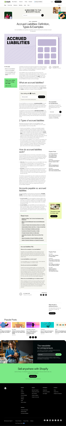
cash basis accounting (39, 110)
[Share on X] (43, 295)
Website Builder (23, 411)
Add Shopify (52, 313)
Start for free (58, 1)
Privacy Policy (46, 358)
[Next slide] (36, 337)
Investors (22, 393)
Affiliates (22, 398)
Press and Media (24, 395)
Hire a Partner (34, 393)
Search (59, 5)
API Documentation (46, 391)
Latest (25, 5)
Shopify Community (35, 397)
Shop (55, 390)
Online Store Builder (24, 409)
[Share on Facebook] (41, 295)
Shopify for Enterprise (58, 393)
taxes (39, 76)
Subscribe (58, 354)
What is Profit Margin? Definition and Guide (30, 228)
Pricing (26, 1)
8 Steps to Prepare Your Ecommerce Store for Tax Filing (33, 224)
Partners (22, 397)
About (22, 390)
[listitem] (33, 328)
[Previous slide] (30, 337)
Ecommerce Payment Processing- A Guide (30, 230)
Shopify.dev (45, 390)
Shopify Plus (56, 391)
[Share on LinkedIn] (46, 295)
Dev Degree (45, 393)
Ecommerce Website (24, 413)
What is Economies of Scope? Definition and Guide (32, 238)
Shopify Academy (35, 395)
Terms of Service (18, 420)
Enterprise (30, 1)
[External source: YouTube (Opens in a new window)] (50, 420)
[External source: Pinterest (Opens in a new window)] (61, 420)
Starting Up (15, 5)
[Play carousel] (33, 337)
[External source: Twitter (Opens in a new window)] (47, 420)
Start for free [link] (41, 96)
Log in (52, 1)
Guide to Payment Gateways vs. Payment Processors (33, 240)
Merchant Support (35, 390)
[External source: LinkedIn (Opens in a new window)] (58, 420)
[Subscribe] (42, 15)
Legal (22, 400)
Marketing (20, 5)
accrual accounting (38, 103)
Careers (22, 391)
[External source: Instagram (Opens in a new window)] (53, 420)
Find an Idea (10, 5)
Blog (5, 5)
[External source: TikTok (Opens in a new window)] (55, 420)
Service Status (23, 402)
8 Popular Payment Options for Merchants (30, 232)
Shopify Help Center (35, 391)
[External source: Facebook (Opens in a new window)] (44, 420)
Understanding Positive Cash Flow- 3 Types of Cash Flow (33, 226)
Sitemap (31, 420)
